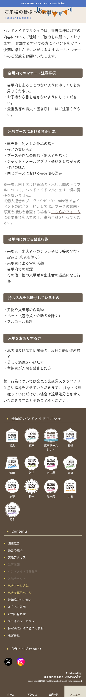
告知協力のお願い (20, 599)
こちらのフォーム (65, 212)
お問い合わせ (17, 614)
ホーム (10, 694)
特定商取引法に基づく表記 (26, 628)
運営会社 (14, 635)
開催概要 (14, 543)
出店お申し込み (18, 585)
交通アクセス (17, 557)
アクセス (32, 694)
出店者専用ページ (20, 592)
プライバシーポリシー (23, 621)
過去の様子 (15, 550)
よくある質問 (17, 606)
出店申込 (54, 694)
